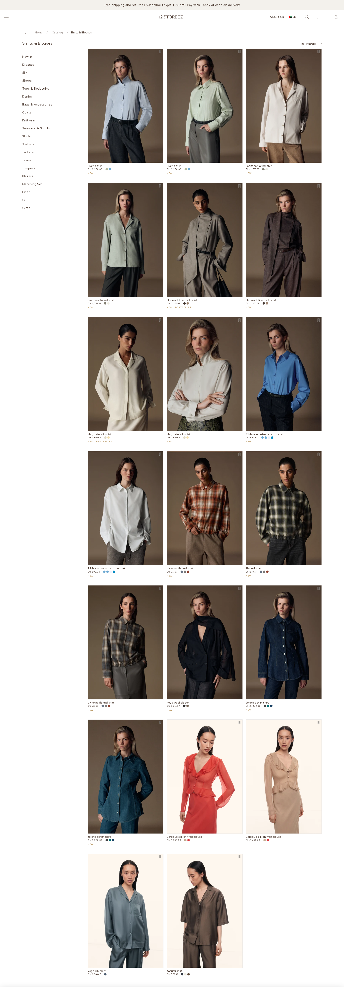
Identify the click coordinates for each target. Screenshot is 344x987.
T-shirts (28, 144)
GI (23, 200)
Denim (27, 97)
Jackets (28, 152)
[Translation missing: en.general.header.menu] (6, 17)
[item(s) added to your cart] (326, 17)
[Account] (336, 17)
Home (39, 32)
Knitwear (29, 120)
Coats (27, 112)
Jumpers (28, 168)
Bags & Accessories (37, 105)
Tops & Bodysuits (35, 89)
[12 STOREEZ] (171, 17)
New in (27, 57)
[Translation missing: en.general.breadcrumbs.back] (25, 32)
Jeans (26, 160)
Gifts (26, 208)
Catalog (57, 32)
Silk (24, 73)
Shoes (27, 81)
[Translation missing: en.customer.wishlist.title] (317, 17)
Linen (26, 192)
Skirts (26, 136)
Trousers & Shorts (36, 128)
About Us (277, 17)
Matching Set (32, 184)
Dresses (28, 65)
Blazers (27, 176)
